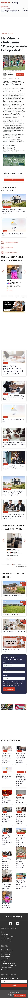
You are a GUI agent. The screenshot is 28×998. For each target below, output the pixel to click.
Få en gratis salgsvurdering (8, 963)
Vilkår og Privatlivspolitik (7, 936)
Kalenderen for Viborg (7, 954)
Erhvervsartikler (5, 959)
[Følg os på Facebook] (10, 923)
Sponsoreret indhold (6, 967)
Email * (5, 669)
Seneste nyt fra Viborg (7, 950)
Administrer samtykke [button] (7, 941)
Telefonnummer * (7, 663)
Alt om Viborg (4, 970)
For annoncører (5, 934)
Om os (2, 932)
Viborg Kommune (5, 961)
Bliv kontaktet (9, 689)
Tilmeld (14, 180)
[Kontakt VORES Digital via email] (17, 923)
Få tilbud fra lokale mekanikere (9, 965)
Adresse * (5, 675)
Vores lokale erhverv (6, 952)
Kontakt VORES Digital (7, 938)
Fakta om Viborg (5, 956)
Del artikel (19, 74)
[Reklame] (14, 160)
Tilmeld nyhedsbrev (20, 995)
